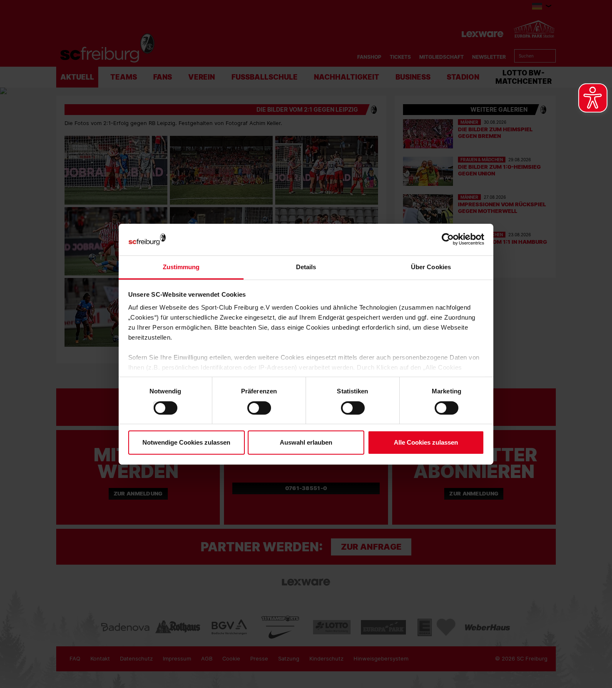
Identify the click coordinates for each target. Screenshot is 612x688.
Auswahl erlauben (306, 442)
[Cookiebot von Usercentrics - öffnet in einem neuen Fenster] (447, 239)
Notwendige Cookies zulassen (186, 442)
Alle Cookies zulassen (426, 442)
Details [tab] (306, 266)
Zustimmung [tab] (181, 266)
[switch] (251, 408)
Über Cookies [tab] (431, 266)
